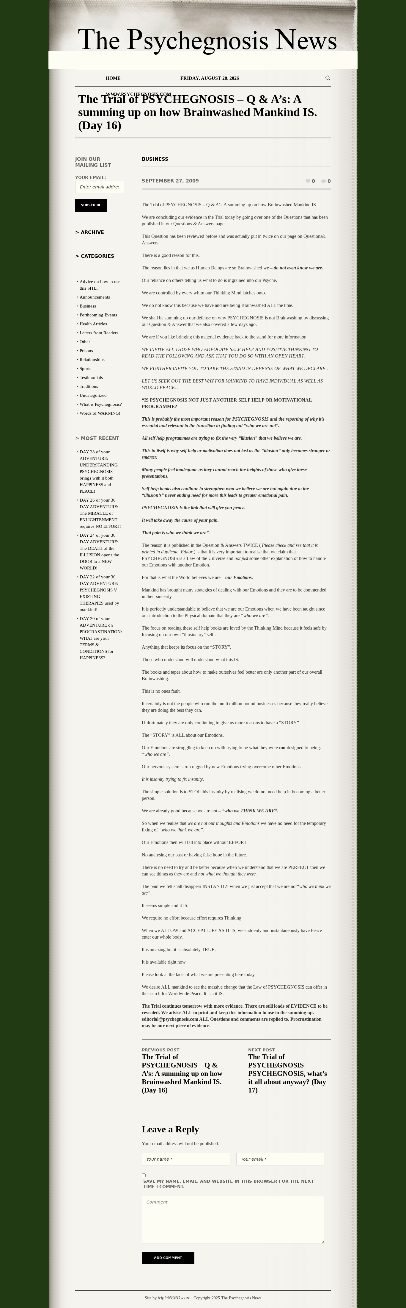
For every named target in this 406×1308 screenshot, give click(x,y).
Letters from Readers (99, 332)
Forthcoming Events (98, 315)
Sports (85, 368)
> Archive (89, 232)
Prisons (86, 350)
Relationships (92, 359)
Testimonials (91, 377)
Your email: (90, 177)
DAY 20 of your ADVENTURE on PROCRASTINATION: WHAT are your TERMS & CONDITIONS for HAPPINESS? (101, 638)
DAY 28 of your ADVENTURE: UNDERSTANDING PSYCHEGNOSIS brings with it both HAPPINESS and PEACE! (99, 471)
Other (85, 341)
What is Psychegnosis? (101, 404)
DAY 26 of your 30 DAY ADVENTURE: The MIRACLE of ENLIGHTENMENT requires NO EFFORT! (100, 513)
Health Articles (93, 323)
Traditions (89, 386)
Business (155, 159)
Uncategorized (93, 395)
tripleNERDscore (174, 1297)
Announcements (95, 297)
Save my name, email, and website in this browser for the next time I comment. (228, 1184)
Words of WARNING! (100, 413)
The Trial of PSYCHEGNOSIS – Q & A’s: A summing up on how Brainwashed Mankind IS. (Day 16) (182, 1073)
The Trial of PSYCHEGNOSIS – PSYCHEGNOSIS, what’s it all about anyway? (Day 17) (287, 1073)
